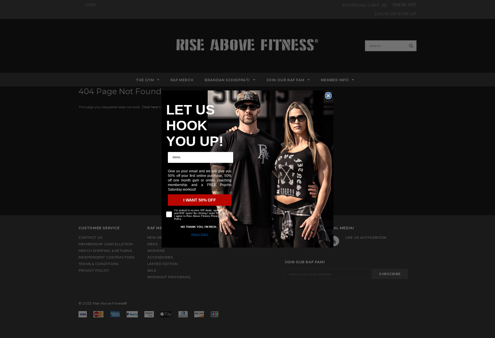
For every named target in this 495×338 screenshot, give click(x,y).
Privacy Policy (199, 234)
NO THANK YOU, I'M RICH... (200, 226)
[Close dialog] (328, 95)
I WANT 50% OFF (199, 200)
